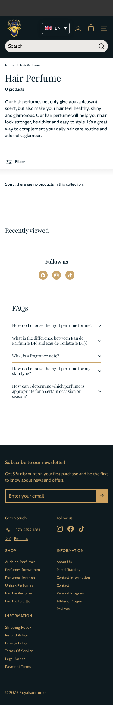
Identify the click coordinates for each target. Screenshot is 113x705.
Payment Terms (18, 666)
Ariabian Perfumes (20, 561)
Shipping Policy (18, 627)
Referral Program (71, 593)
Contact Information (73, 577)
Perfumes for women (22, 569)
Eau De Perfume (18, 593)
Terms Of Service (19, 651)
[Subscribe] (102, 496)
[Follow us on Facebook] (43, 275)
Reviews (63, 609)
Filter (19, 162)
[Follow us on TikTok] (69, 275)
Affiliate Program (71, 601)
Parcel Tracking (69, 569)
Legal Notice (15, 658)
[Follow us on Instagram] (56, 275)
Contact (63, 585)
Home (9, 65)
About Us (64, 561)
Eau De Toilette (17, 601)
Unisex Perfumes (19, 585)
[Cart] (91, 28)
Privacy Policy (16, 643)
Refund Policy (16, 635)
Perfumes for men (20, 577)
